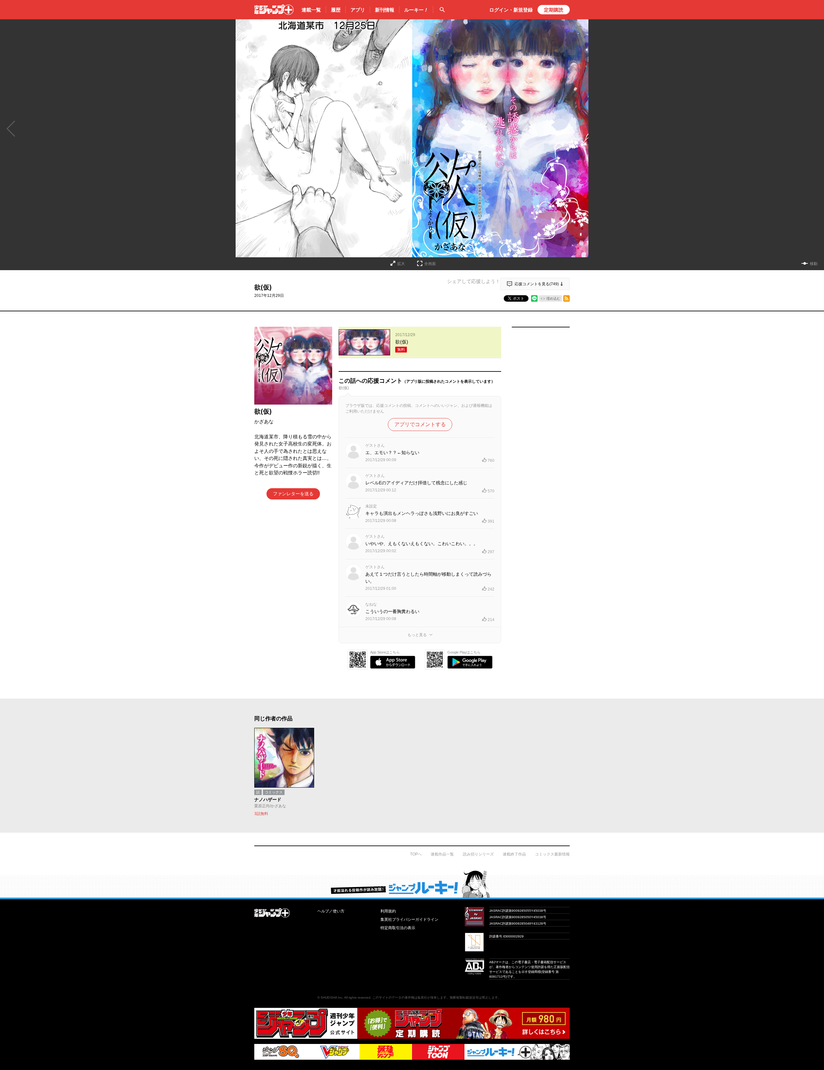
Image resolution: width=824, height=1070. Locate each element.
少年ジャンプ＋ (274, 10)
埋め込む (553, 298)
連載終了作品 (514, 854)
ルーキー (416, 10)
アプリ (358, 10)
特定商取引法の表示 (397, 928)
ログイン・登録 (511, 10)
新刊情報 (384, 10)
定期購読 (553, 10)
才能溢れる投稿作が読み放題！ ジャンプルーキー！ (412, 884)
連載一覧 (311, 10)
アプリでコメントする (420, 424)
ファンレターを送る (293, 493)
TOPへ (416, 854)
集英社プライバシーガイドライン (409, 919)
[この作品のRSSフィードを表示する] (566, 298)
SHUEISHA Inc (331, 997)
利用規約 (388, 911)
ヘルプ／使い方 (330, 911)
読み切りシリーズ (478, 854)
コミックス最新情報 (552, 854)
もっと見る (417, 635)
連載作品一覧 (442, 854)
